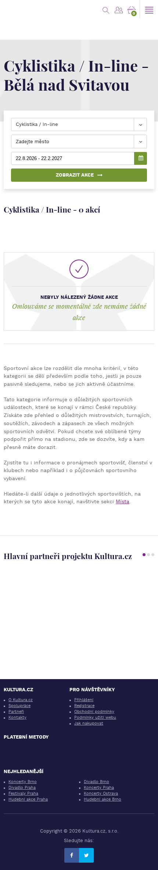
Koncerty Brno (22, 781)
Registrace (84, 705)
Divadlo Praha (22, 787)
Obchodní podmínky (94, 711)
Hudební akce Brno (102, 799)
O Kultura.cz (20, 699)
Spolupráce (19, 705)
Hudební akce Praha (28, 799)
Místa (122, 501)
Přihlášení (83, 699)
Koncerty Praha (99, 787)
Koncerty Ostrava (101, 793)
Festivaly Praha (23, 793)
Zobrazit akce (75, 175)
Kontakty (17, 717)
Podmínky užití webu (95, 717)
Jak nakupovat (88, 723)
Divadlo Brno (96, 781)
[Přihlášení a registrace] (118, 9)
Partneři (16, 711)
